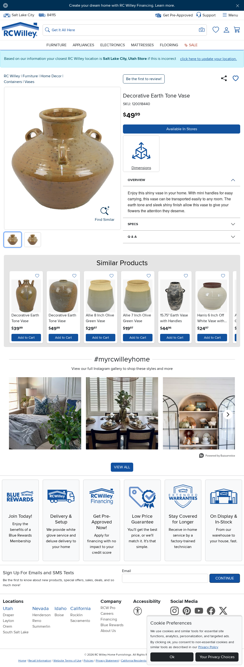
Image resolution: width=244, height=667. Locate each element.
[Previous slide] (9, 157)
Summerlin (41, 626)
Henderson (41, 615)
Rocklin (76, 615)
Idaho (60, 608)
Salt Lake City (22, 14)
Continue (224, 578)
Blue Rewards (112, 625)
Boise (59, 615)
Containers (13, 81)
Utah (8, 608)
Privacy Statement (107, 660)
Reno (36, 620)
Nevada (40, 608)
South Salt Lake (16, 632)
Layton (8, 620)
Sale (193, 45)
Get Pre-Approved (178, 15)
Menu (233, 15)
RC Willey (12, 76)
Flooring (169, 45)
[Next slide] (115, 157)
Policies (89, 660)
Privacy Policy (208, 647)
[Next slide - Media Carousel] (228, 414)
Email (126, 571)
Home (22, 660)
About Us (108, 630)
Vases (29, 81)
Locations (13, 601)
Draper (8, 615)
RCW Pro (108, 607)
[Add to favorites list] (235, 79)
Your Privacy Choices (217, 657)
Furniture (56, 45)
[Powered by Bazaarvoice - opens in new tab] (217, 456)
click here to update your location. (208, 59)
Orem (7, 626)
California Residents (134, 660)
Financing (109, 619)
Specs (133, 224)
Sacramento (80, 620)
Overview (136, 180)
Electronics (112, 45)
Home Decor (51, 76)
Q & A (132, 237)
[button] (30, 5)
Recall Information (39, 660)
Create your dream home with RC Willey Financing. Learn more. (122, 5)
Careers (107, 613)
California (80, 608)
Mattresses (142, 45)
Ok (172, 657)
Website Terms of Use (67, 660)
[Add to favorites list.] (37, 276)
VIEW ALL (122, 467)
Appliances (83, 45)
